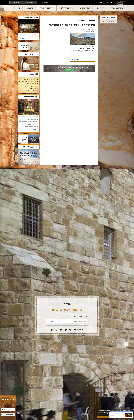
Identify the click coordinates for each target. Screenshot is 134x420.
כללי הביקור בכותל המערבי (28, 147)
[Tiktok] (52, 330)
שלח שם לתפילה (24, 46)
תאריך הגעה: (11, 407)
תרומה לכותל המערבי (31, 17)
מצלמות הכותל (84, 8)
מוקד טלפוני (30, 74)
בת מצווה (16, 8)
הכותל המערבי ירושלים (105, 2)
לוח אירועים (101, 8)
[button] (1, 396)
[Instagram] (66, 330)
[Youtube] (75, 330)
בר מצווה (30, 8)
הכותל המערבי (117, 8)
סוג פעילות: (12, 412)
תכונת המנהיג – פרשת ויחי (109, 21)
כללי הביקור (24, 159)
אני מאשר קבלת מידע (78, 316)
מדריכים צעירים (29, 97)
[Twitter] (61, 330)
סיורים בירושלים (67, 8)
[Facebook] (70, 330)
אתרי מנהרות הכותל (47, 8)
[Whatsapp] (56, 330)
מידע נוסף (22, 39)
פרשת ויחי (84, 46)
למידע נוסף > (34, 129)
